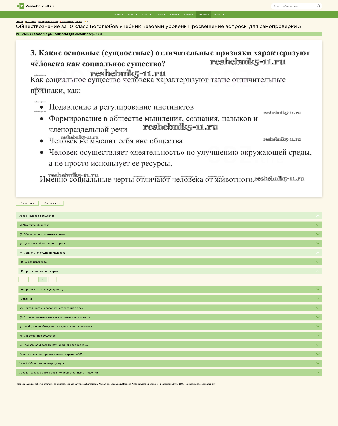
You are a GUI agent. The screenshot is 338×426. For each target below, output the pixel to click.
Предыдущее (28, 203)
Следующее (51, 203)
